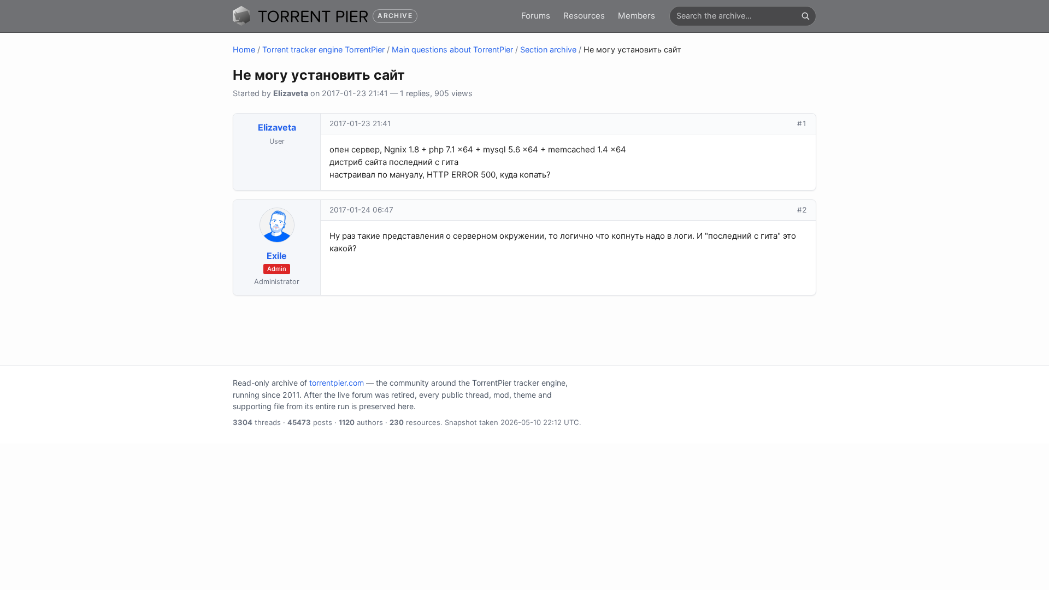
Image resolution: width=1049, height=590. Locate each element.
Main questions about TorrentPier (452, 49)
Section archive (548, 49)
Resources (584, 15)
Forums (535, 15)
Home (244, 49)
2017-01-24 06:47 (361, 209)
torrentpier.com (336, 382)
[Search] (805, 16)
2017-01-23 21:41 (360, 123)
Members (636, 15)
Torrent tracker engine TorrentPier (323, 49)
